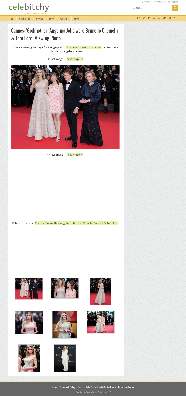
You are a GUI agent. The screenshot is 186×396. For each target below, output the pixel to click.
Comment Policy (67, 387)
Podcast (64, 18)
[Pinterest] (170, 18)
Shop (51, 18)
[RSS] (175, 18)
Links (76, 18)
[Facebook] (154, 18)
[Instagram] (148, 18)
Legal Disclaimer (126, 387)
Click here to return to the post (84, 47)
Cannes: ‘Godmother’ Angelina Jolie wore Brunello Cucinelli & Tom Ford (76, 223)
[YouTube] (164, 18)
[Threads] (159, 18)
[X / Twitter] (143, 18)
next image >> (75, 59)
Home (54, 387)
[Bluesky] (138, 18)
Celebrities (24, 18)
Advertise (172, 2)
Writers (159, 2)
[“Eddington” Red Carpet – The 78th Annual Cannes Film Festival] (65, 107)
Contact (146, 2)
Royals (39, 18)
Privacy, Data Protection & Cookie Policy (97, 387)
